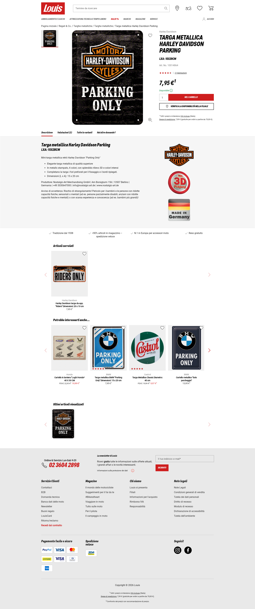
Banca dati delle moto (52, 501)
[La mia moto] (188, 8)
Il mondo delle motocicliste (99, 487)
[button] (166, 8)
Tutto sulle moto (93, 506)
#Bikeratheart (92, 497)
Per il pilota (91, 511)
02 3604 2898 (64, 465)
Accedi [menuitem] (210, 19)
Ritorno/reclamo (49, 520)
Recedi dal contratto (51, 525)
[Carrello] (211, 8)
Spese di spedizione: (167, 119)
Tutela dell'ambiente (184, 515)
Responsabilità (137, 506)
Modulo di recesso (183, 506)
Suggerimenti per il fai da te (99, 492)
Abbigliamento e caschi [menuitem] (53, 19)
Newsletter (46, 506)
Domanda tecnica (50, 497)
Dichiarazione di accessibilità (189, 511)
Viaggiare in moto (94, 501)
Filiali (132, 492)
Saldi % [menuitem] (115, 19)
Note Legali (180, 487)
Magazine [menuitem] (140, 19)
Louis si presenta (138, 487)
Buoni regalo (47, 511)
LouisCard (46, 515)
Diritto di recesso (182, 501)
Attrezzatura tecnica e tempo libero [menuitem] (88, 19)
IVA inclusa (185, 116)
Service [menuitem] (153, 19)
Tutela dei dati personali (186, 497)
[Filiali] (177, 8)
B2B (43, 492)
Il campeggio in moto (96, 515)
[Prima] (209, 350)
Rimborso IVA (137, 501)
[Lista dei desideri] (200, 8)
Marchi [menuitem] (127, 19)
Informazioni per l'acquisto (143, 497)
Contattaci (46, 487)
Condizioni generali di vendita (189, 492)
